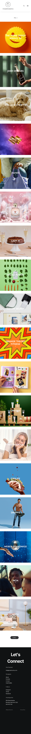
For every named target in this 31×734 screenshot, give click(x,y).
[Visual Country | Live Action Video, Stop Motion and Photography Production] (8, 5)
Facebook (8, 693)
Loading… (14, 637)
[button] (27, 5)
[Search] (23, 5)
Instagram (8, 689)
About (7, 677)
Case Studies (9, 683)
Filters (15, 18)
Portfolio (8, 679)
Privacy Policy (22, 709)
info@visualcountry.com (11, 670)
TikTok (7, 691)
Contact (8, 681)
